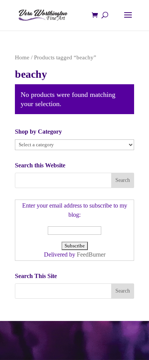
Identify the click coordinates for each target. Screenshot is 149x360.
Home (22, 57)
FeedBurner (91, 254)
